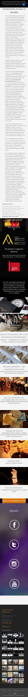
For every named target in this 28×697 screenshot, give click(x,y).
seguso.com (8, 88)
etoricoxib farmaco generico (8, 211)
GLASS (10, 690)
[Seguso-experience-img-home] (14, 476)
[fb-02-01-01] (14, 524)
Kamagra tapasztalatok (17, 102)
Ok (23, 4)
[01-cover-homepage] (14, 323)
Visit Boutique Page (6, 623)
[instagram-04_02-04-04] (14, 564)
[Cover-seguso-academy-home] (14, 386)
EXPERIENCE (16, 690)
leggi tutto (20, 215)
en (16, 693)
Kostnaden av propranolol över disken (11, 206)
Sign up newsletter (14, 500)
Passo (20, 60)
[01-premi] (14, 355)
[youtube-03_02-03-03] (14, 584)
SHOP (10, 693)
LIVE (22, 690)
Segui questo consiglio (18, 146)
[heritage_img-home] (14, 419)
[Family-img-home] (14, 449)
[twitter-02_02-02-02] (14, 544)
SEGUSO (4, 690)
